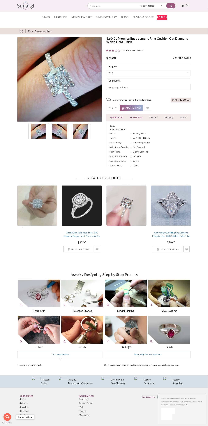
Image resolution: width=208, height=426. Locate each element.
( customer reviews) (133, 50)
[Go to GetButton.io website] (7, 423)
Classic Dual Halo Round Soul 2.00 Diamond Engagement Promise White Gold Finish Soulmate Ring (82, 236)
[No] (166, 417)
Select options (80, 249)
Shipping (169, 117)
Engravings (114, 80)
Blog (124, 17)
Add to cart (133, 107)
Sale (162, 17)
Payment (153, 117)
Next (186, 227)
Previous (22, 227)
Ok (168, 411)
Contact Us (84, 399)
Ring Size (113, 66)
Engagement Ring (42, 31)
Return (183, 117)
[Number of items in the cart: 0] (187, 5)
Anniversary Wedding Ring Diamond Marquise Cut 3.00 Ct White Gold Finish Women (171, 236)
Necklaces (24, 411)
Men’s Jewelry (81, 17)
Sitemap (82, 411)
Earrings (60, 17)
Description (136, 117)
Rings (46, 17)
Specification (116, 117)
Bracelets (24, 407)
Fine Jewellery (106, 17)
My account (84, 415)
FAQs (81, 407)
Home (22, 31)
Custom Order (143, 17)
